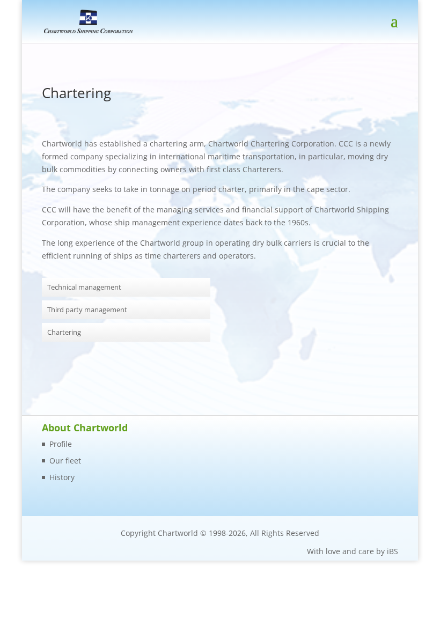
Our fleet (65, 460)
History (62, 477)
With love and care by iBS (352, 551)
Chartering (64, 332)
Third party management (87, 309)
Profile (60, 444)
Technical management (84, 287)
